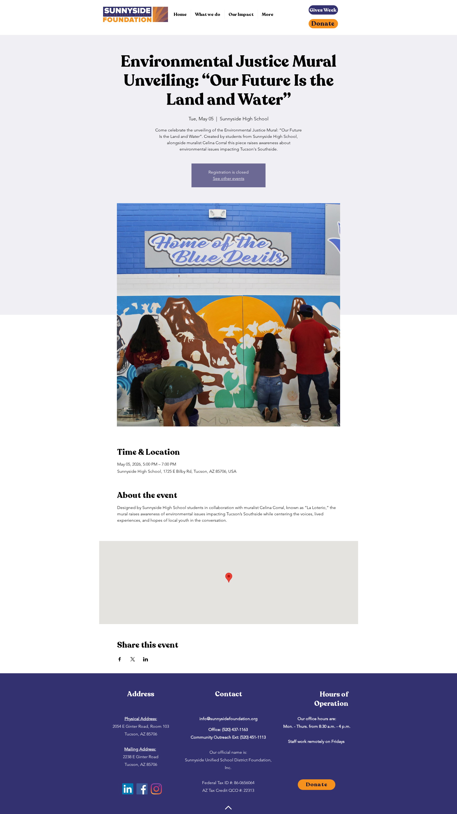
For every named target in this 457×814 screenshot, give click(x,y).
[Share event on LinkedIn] (145, 659)
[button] (207, 14)
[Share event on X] (132, 659)
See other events (228, 178)
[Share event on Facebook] (119, 659)
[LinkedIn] (127, 788)
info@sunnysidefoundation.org (228, 718)
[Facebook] (142, 788)
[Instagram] (156, 788)
